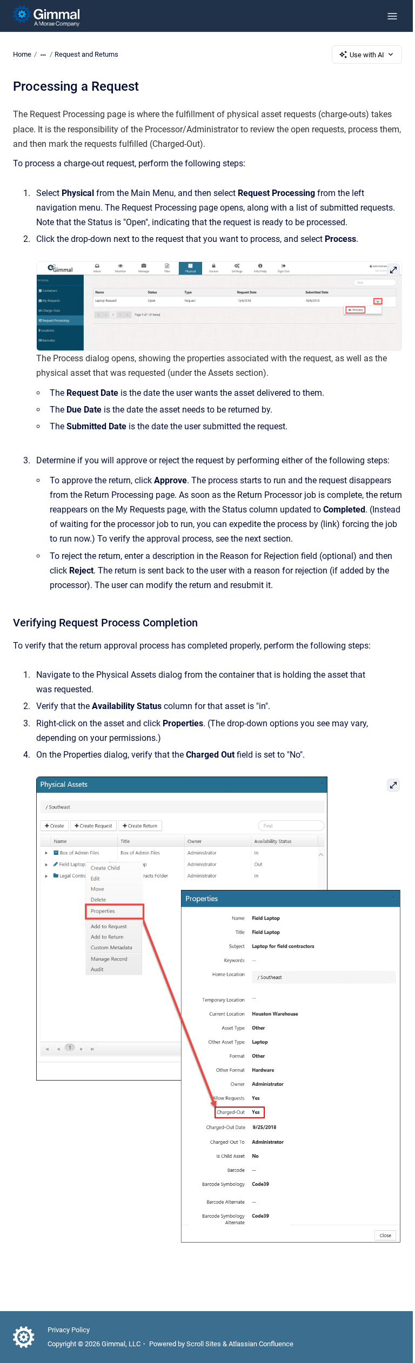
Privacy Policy (69, 1330)
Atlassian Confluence (261, 1344)
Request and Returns (86, 54)
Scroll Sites (203, 1344)
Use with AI (367, 55)
